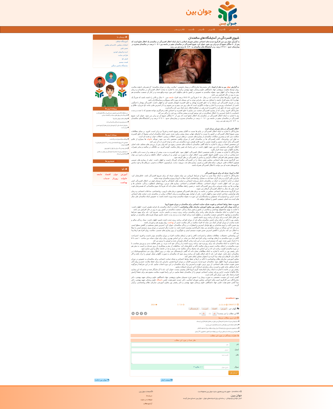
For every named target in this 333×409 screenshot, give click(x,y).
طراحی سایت (123, 55)
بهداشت (171, 223)
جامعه (190, 29)
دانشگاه (159, 280)
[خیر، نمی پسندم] (204, 314)
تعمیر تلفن (124, 48)
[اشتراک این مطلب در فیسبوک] (141, 313)
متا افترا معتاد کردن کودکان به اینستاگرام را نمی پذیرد (222, 324)
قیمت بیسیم (123, 62)
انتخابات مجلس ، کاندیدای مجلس (116, 45)
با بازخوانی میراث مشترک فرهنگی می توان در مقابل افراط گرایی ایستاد (217, 321)
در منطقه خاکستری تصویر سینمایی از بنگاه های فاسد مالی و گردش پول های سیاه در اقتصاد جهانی (112, 114)
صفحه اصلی (233, 29)
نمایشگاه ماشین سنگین (119, 66)
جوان (229, 87)
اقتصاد (214, 309)
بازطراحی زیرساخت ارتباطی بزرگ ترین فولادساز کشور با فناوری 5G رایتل (216, 331)
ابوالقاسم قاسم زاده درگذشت (119, 139)
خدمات (106, 178)
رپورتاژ (115, 178)
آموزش (210, 29)
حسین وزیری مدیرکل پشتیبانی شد (117, 121)
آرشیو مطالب (178, 29)
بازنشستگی (194, 309)
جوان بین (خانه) (101, 380)
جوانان (200, 29)
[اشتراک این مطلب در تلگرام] (145, 313)
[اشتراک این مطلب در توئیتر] (137, 313)
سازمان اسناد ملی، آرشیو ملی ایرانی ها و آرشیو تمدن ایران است (112, 126)
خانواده (221, 29)
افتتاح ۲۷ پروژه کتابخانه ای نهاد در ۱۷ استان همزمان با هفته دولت (112, 143)
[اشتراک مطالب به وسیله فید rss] (133, 313)
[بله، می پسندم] (215, 314)
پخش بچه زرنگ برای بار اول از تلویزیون (116, 148)
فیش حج (125, 59)
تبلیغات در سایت (146, 399)
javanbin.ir (230, 298)
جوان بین (199, 11)
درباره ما (149, 395)
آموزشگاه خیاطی (122, 41)
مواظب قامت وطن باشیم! (120, 118)
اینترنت (205, 309)
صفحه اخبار (166, 380)
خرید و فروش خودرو (121, 52)
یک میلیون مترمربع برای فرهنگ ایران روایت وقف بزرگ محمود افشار (217, 328)
